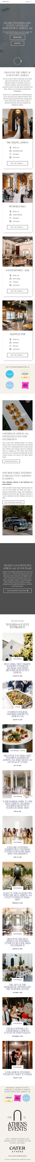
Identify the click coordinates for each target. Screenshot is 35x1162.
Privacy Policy (7, 1159)
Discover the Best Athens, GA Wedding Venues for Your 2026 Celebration (17, 942)
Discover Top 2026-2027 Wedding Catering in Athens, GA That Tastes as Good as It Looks (17, 759)
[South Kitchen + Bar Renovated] (17, 237)
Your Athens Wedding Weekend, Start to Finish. (17, 1073)
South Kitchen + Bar (17, 270)
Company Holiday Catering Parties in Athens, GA (17, 714)
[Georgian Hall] (17, 173)
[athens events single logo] (5, 2)
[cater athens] (17, 1146)
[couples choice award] (9, 1095)
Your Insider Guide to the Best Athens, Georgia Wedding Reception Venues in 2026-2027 (17, 805)
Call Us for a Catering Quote (17, 1156)
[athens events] (17, 1106)
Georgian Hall (17, 207)
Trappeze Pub (17, 334)
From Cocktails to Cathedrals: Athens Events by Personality (17, 1031)
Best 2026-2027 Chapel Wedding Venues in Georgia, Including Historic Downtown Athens (17, 668)
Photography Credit (15, 1159)
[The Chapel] (17, 109)
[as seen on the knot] (26, 1095)
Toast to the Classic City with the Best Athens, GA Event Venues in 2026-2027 (17, 896)
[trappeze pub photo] (17, 301)
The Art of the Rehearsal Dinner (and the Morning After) (17, 987)
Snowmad (28, 1159)
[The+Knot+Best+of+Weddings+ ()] (17, 1095)
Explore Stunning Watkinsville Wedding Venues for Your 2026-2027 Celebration (17, 850)
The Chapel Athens (17, 143)
